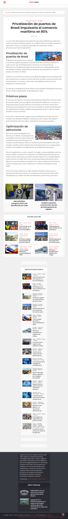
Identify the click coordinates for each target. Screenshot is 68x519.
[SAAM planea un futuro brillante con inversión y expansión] (27, 286)
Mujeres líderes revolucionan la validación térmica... (38, 386)
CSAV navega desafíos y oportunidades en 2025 (25, 252)
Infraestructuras (31, 21)
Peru (39, 392)
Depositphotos (49, 515)
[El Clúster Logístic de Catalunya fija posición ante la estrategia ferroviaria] (27, 296)
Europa (26, 234)
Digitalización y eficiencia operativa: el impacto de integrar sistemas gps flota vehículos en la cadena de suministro (39, 504)
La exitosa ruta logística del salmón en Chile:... (38, 344)
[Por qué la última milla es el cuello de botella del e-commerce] (27, 426)
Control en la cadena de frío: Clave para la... (37, 353)
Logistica (51, 224)
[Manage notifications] (63, 514)
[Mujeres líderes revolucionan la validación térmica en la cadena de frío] (27, 384)
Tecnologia (36, 394)
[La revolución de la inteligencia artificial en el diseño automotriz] (27, 361)
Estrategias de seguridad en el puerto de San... (38, 418)
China (34, 424)
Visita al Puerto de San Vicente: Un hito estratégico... (25, 227)
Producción (36, 360)
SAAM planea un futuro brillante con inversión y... (55, 227)
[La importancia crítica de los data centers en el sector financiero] (27, 395)
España (21, 234)
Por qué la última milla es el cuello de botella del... (39, 430)
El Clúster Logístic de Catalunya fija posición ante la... (25, 240)
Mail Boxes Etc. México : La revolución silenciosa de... (37, 408)
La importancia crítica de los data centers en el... (39, 397)
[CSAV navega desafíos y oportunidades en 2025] (27, 318)
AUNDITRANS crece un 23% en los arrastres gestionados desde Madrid (38, 493)
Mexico (51, 248)
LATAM (40, 21)
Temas (21, 224)
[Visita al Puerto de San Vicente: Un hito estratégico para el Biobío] (27, 277)
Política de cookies (42, 517)
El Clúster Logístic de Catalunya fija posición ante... (38, 299)
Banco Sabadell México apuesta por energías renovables (38, 375)
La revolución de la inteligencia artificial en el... (39, 363)
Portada (7, 12)
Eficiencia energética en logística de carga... (53, 252)
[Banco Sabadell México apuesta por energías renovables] (27, 371)
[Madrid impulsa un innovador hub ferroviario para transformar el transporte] (27, 307)
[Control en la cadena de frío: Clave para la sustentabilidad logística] (27, 351)
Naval (29, 223)
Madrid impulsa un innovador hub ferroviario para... (55, 240)
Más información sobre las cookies (27, 517)
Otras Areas (36, 427)
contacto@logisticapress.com (36, 479)
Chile (20, 223)
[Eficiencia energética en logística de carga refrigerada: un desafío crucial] (27, 330)
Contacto (62, 517)
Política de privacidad (53, 517)
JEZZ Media (33, 515)
